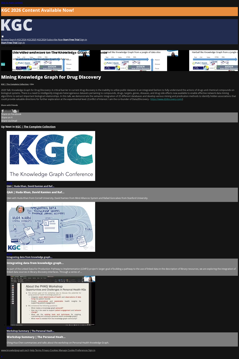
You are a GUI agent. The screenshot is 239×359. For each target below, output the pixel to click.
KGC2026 (22, 39)
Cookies (54, 350)
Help (32, 350)
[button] (2, 36)
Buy (3, 64)
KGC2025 (32, 39)
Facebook (6, 110)
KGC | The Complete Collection (15, 84)
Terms (38, 350)
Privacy (46, 350)
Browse (5, 39)
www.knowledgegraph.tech (15, 350)
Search (13, 39)
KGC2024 (41, 39)
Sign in (83, 39)
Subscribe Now (55, 39)
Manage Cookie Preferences (73, 350)
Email (16, 110)
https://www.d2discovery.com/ (166, 99)
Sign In (21, 42)
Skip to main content (12, 2)
